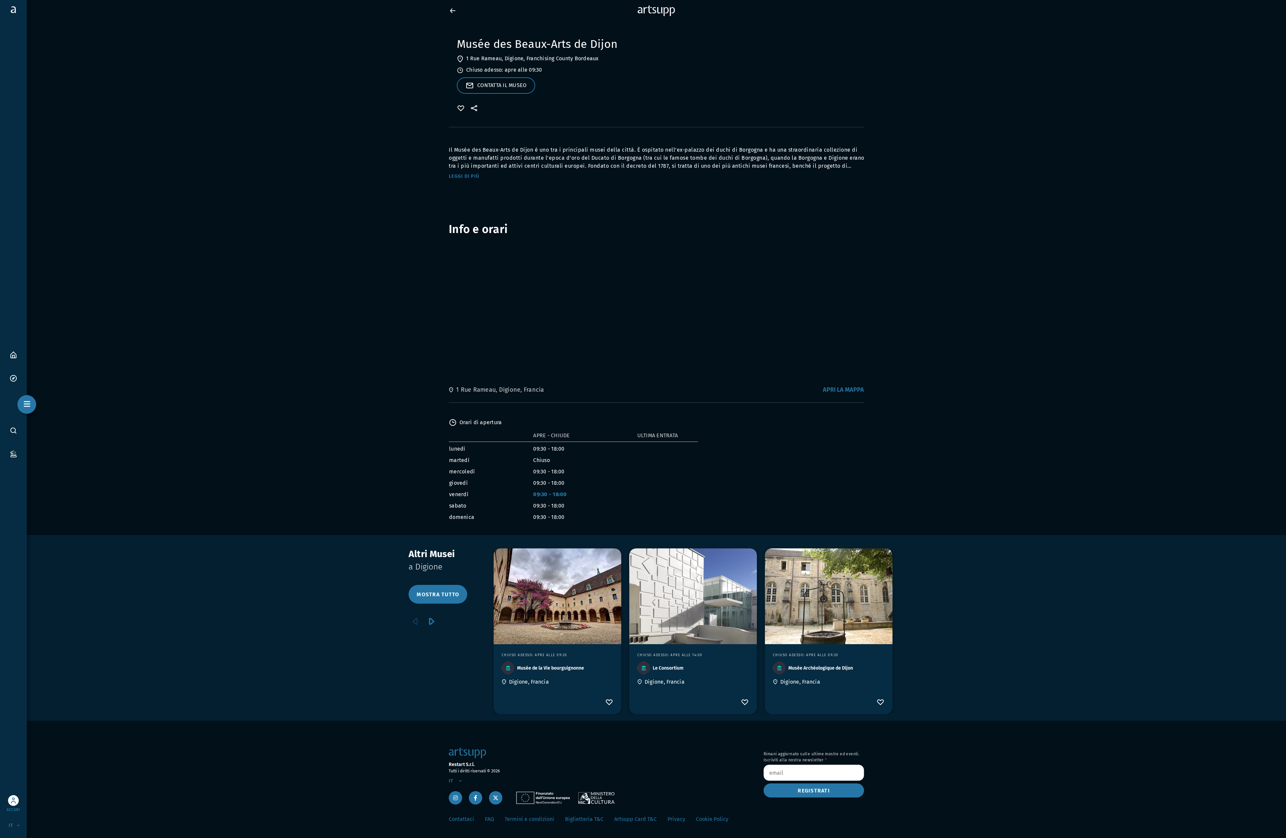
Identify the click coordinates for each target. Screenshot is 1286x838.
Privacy (676, 819)
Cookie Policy (712, 819)
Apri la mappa (843, 389)
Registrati (814, 790)
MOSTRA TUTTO (438, 594)
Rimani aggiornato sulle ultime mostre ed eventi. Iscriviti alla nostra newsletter (811, 757)
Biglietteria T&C (584, 819)
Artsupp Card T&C (635, 819)
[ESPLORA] (13, 378)
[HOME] (13, 354)
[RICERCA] (13, 430)
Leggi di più (464, 176)
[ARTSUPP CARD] (13, 453)
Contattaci (461, 819)
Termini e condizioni (529, 819)
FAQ (489, 819)
